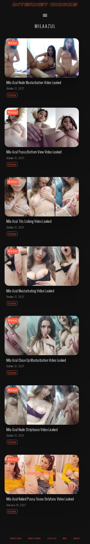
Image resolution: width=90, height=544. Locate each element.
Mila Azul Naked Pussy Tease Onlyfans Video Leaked (40, 499)
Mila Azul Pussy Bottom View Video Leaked (34, 151)
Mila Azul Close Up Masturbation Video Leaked (36, 360)
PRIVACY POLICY (15, 538)
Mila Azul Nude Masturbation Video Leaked (33, 82)
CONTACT (76, 538)
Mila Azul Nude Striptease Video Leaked (32, 429)
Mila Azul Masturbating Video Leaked (30, 290)
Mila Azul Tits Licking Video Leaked (29, 221)
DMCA (65, 538)
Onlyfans (12, 95)
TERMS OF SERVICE (34, 538)
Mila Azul (12, 43)
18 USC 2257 (51, 538)
